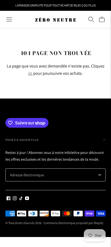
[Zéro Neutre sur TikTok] (21, 199)
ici (30, 73)
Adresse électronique (25, 169)
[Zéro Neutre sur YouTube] (27, 199)
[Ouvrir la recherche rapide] (91, 19)
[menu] (9, 19)
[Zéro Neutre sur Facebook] (8, 199)
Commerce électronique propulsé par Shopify (73, 223)
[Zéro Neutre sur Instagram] (15, 199)
